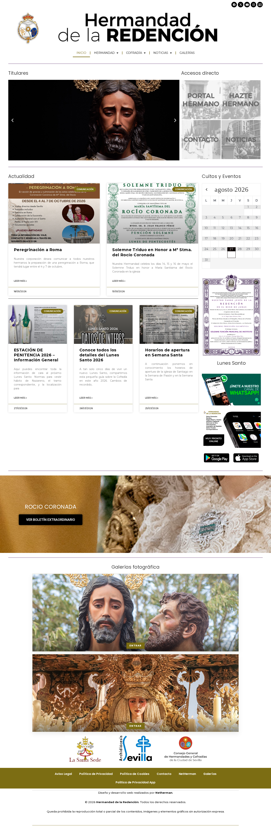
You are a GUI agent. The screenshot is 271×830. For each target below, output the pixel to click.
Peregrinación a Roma (38, 249)
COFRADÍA (134, 53)
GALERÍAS (187, 53)
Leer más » (20, 280)
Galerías (209, 774)
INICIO (81, 53)
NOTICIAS (160, 53)
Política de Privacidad (96, 774)
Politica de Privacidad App (135, 782)
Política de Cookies (134, 774)
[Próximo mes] (257, 189)
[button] (12, 120)
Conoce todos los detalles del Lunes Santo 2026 (99, 355)
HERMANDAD (104, 53)
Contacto (164, 774)
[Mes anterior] (206, 189)
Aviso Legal (63, 774)
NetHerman (187, 774)
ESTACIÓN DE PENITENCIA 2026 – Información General (36, 355)
